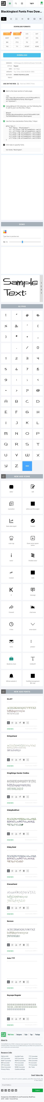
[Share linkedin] (16, 1090)
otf (27, 38)
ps (27, 42)
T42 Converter (19, 1065)
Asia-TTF (11, 958)
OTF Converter (5, 1058)
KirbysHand (12, 736)
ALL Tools (32, 1067)
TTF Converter (33, 1056)
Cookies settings (20, 1069)
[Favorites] (10, 19)
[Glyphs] (22, 19)
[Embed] (23, 722)
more (27, 466)
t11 (17, 46)
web (17, 34)
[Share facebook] (2, 1090)
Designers (19, 1034)
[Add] (3, 19)
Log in (32, 3)
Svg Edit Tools (19, 1056)
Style (26, 1034)
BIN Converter (5, 1063)
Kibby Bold (11, 847)
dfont (27, 46)
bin (7, 42)
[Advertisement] (22, 187)
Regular (16, 66)
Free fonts (3, 3)
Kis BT (9, 699)
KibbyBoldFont (13, 810)
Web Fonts (11, 1034)
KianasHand (12, 884)
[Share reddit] (5, 1090)
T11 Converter (33, 1065)
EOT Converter (33, 1058)
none (37, 46)
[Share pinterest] (12, 1090)
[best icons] (3, 691)
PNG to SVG (4, 1056)
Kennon (10, 921)
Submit (37, 1090)
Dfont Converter (6, 1067)
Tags (31, 1034)
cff (37, 42)
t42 (7, 46)
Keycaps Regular (14, 995)
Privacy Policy (5, 1069)
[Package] (28, 19)
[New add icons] (3, 476)
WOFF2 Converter (20, 1060)
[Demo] (16, 19)
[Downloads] (16, 722)
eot (37, 34)
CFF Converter (5, 1065)
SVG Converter (19, 1058)
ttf (7, 34)
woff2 (17, 38)
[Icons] (34, 19)
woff (7, 38)
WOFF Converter (6, 1060)
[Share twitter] (9, 1090)
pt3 (17, 42)
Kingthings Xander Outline (18, 773)
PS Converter (33, 1063)
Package (37, 1034)
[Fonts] (40, 19)
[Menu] (22, 3)
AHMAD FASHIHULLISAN (21, 74)
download (22, 55)
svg (27, 34)
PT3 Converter (19, 1063)
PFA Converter (33, 1060)
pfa (37, 38)
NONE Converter (20, 1067)
